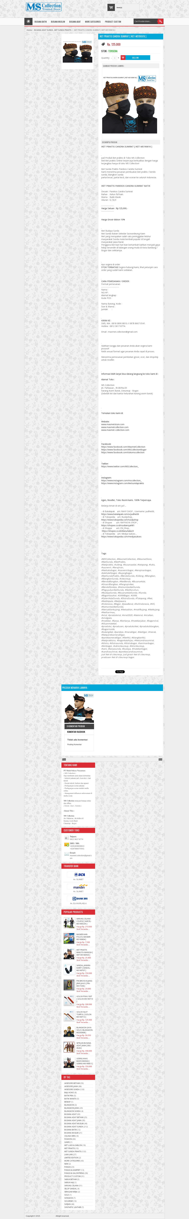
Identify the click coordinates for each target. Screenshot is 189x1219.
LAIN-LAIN (68, 1154)
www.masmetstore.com (112, 424)
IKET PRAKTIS (69, 1148)
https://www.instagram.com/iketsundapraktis (122, 483)
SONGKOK (68, 1198)
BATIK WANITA (70, 1098)
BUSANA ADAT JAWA (73, 1120)
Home (29, 30)
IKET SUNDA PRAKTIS (62, 30)
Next (160, 759)
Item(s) (119, 7)
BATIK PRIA (68, 1095)
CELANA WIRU (70, 1136)
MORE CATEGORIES (93, 21)
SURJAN (67, 1204)
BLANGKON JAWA (71, 1108)
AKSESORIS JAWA (71, 1086)
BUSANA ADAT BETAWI (73, 1117)
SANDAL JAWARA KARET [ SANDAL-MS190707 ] (83, 968)
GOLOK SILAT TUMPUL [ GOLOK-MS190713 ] (84, 1014)
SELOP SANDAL (70, 1188)
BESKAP (67, 1102)
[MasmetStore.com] (43, 7)
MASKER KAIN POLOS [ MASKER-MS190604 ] (83, 937)
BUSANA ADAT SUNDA (43, 30)
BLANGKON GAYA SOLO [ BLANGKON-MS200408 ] (84, 1030)
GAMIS (67, 1142)
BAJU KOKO (69, 1092)
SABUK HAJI (69, 1182)
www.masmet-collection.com (115, 430)
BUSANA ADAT (75, 21)
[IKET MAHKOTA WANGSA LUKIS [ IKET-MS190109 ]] (79, 708)
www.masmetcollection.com (114, 427)
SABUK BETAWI (70, 1179)
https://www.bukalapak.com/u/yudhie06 (120, 514)
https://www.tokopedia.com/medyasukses (121, 536)
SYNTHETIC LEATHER (72, 1207)
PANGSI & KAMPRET (72, 1170)
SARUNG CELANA (71, 1185)
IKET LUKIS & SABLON (73, 1145)
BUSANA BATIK (41, 21)
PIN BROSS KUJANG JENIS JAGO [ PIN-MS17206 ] (84, 983)
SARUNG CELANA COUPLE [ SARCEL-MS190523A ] (83, 921)
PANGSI (67, 1167)
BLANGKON (69, 1105)
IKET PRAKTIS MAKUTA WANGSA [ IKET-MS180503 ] (84, 952)
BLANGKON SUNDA (72, 1111)
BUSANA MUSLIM (58, 21)
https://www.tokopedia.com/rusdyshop (119, 519)
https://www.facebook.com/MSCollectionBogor (123, 449)
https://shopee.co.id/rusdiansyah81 (118, 525)
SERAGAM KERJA (70, 1192)
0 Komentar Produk (76, 726)
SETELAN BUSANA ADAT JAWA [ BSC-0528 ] (83, 1045)
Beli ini (135, 57)
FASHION (68, 1139)
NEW (66, 1164)
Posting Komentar (74, 745)
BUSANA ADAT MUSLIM (74, 1123)
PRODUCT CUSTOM (113, 21)
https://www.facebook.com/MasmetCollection (123, 446)
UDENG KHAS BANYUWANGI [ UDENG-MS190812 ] (84, 1061)
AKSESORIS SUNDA (72, 1089)
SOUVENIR (68, 1201)
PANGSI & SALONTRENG (74, 1173)
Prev (64, 759)
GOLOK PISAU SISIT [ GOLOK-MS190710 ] (84, 999)
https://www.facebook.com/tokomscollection (122, 452)
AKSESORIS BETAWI (72, 1083)
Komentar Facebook (76, 731)
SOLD (66, 1195)
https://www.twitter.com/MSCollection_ (120, 466)
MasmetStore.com (48, 1216)
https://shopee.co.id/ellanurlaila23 (118, 531)
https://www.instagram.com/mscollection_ (121, 480)
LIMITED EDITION (71, 1157)
